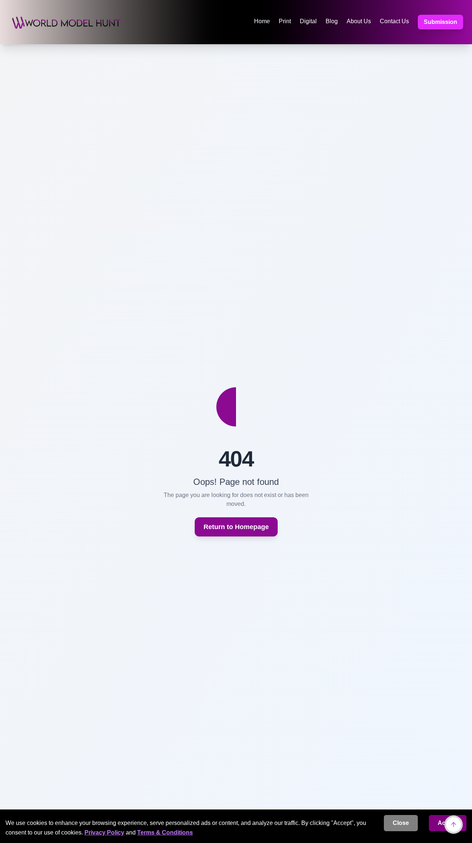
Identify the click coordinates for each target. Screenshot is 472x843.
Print (285, 21)
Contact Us (394, 21)
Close (401, 823)
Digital (308, 21)
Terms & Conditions (165, 832)
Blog (332, 21)
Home (262, 21)
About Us (359, 21)
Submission (440, 22)
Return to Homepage (236, 527)
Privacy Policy (104, 832)
